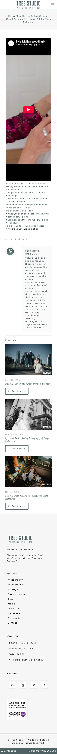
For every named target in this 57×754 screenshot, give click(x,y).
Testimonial (14, 618)
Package (13, 589)
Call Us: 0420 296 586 (43, 750)
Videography (15, 584)
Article (11, 603)
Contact (12, 622)
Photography (15, 579)
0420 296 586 (17, 654)
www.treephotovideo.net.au (22, 228)
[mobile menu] (52, 4)
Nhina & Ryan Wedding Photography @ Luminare (28, 384)
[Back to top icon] (49, 741)
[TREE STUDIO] (28, 5)
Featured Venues (18, 594)
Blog (10, 598)
